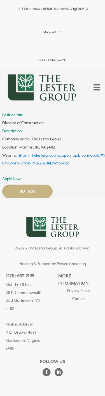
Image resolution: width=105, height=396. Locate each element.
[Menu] (97, 87)
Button (27, 191)
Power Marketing (71, 264)
